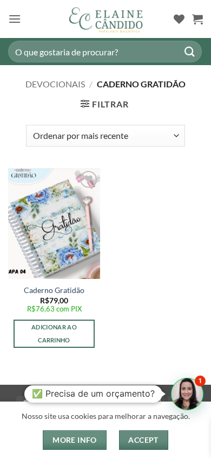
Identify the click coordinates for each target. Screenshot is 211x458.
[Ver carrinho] (197, 19)
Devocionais (55, 84)
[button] (14, 18)
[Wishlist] (179, 19)
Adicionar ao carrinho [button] (54, 333)
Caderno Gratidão (54, 290)
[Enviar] (190, 51)
